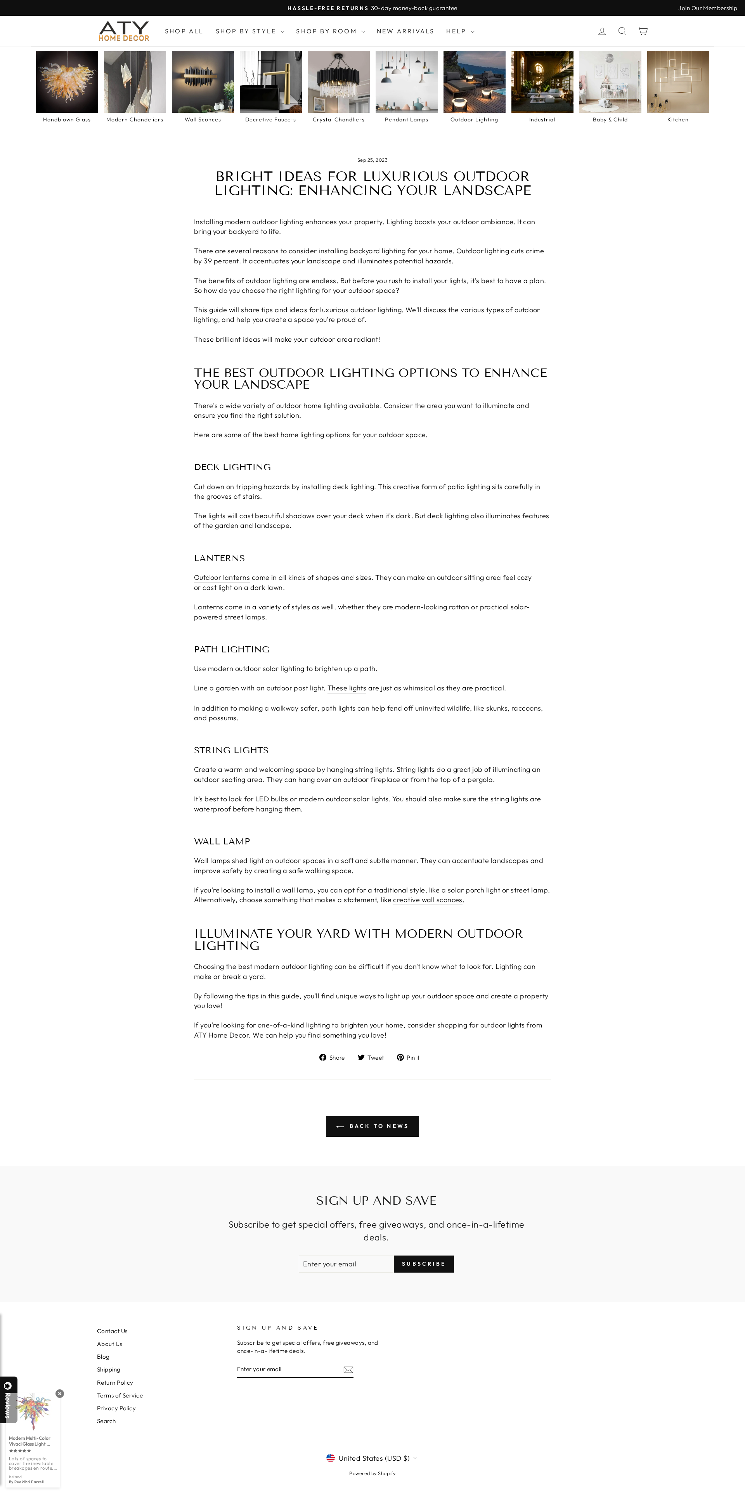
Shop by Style (247, 31)
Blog (103, 1356)
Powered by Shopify (372, 1473)
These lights (346, 687)
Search (106, 1421)
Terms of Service (120, 1395)
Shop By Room (327, 31)
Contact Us (112, 1331)
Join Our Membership (707, 8)
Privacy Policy (116, 1408)
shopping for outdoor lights (481, 1024)
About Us (109, 1343)
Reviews (8, 1405)
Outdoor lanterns (222, 577)
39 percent (221, 260)
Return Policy (115, 1382)
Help (457, 31)
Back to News (378, 1125)
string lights (509, 798)
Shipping (109, 1369)
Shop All (184, 31)
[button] (744, 1502)
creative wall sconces (427, 899)
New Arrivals (406, 31)
